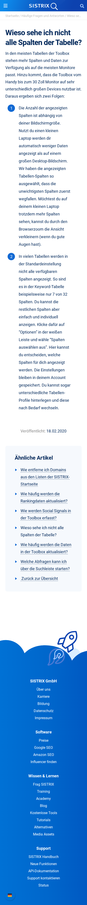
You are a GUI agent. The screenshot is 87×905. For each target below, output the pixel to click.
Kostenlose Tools (43, 813)
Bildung (43, 704)
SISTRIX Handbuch (44, 857)
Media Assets (43, 834)
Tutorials (43, 820)
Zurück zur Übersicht (39, 578)
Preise (43, 740)
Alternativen (43, 827)
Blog (43, 806)
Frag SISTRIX (43, 784)
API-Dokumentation (43, 871)
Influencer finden (44, 762)
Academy (43, 798)
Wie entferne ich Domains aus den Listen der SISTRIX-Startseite (45, 476)
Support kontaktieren (43, 878)
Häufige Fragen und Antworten (42, 16)
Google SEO (43, 747)
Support (43, 848)
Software (43, 732)
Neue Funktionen (43, 864)
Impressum (43, 718)
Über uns (43, 689)
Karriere (43, 696)
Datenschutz (44, 711)
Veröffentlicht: (33, 431)
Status (43, 885)
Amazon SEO (43, 755)
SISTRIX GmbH (43, 681)
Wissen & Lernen (43, 776)
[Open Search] (82, 6)
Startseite (12, 16)
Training (43, 791)
